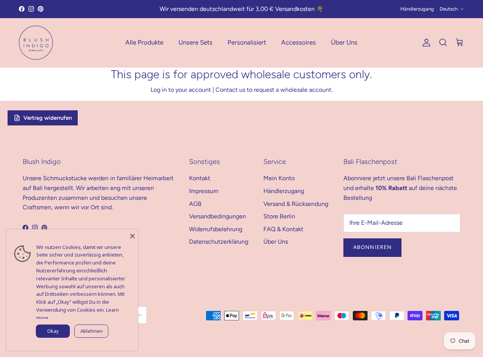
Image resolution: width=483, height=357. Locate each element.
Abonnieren (372, 247)
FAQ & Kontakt (283, 229)
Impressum (203, 191)
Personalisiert (247, 42)
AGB (195, 203)
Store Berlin (279, 216)
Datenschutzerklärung (218, 241)
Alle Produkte (144, 42)
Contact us (230, 89)
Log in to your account (181, 89)
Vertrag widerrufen (47, 117)
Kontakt (199, 178)
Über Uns (344, 42)
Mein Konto (279, 178)
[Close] (132, 235)
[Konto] (425, 42)
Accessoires (298, 42)
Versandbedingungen (217, 216)
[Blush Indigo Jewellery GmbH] (36, 43)
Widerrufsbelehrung (215, 229)
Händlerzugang (417, 9)
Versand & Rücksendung (295, 203)
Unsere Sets (195, 42)
